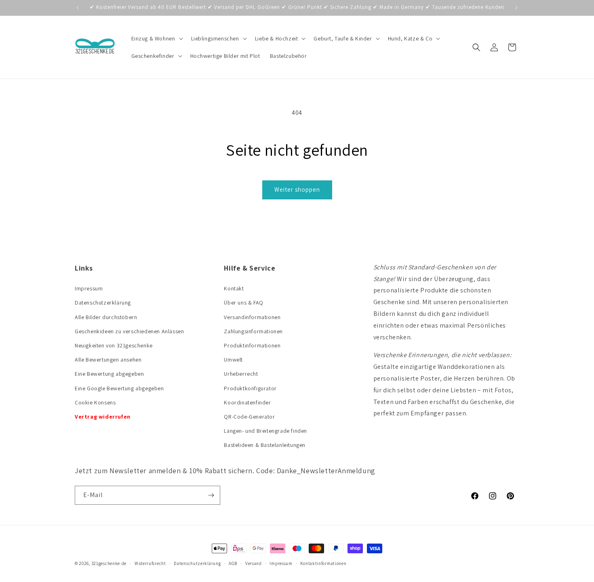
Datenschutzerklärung (103, 302)
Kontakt (234, 288)
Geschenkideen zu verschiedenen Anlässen (129, 331)
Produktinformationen (252, 345)
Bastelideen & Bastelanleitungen (264, 445)
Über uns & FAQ (243, 302)
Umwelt (233, 359)
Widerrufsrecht (150, 563)
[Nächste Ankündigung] (516, 7)
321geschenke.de (109, 563)
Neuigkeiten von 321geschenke (114, 345)
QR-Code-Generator (249, 416)
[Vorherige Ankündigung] (77, 7)
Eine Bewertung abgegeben (109, 373)
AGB (233, 563)
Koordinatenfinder (247, 402)
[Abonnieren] (211, 495)
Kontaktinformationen (323, 563)
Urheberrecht (241, 373)
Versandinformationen (252, 317)
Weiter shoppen (297, 189)
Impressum (89, 288)
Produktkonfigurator (250, 388)
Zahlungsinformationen (253, 331)
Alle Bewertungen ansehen (108, 359)
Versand (253, 563)
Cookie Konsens (95, 402)
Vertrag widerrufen (103, 416)
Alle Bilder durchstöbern (106, 317)
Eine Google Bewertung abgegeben (119, 388)
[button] (156, 38)
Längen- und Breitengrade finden (265, 430)
